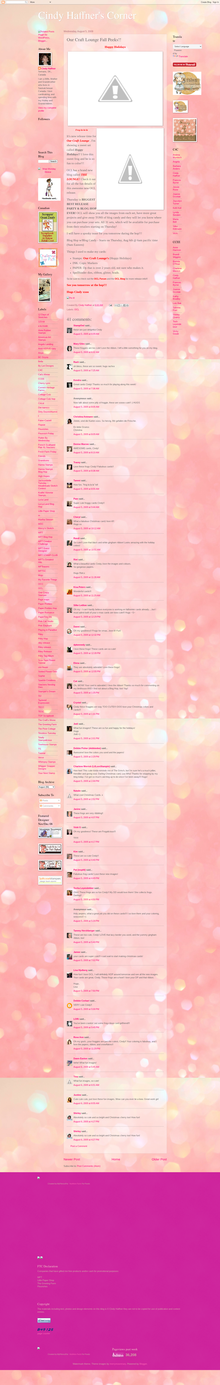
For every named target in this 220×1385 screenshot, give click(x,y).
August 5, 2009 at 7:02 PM (86, 960)
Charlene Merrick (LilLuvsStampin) (91, 766)
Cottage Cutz (44, 394)
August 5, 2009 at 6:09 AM (86, 334)
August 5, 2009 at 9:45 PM (86, 1027)
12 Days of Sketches (43, 316)
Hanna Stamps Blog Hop (45, 470)
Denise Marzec (81, 444)
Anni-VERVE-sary (47, 348)
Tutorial (41, 753)
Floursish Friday (46, 433)
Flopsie (41, 425)
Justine (77, 1095)
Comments (47, 806)
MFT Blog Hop (45, 537)
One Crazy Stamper (43, 593)
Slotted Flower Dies (47, 671)
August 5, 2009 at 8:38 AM (86, 471)
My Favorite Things (47, 579)
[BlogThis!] (118, 305)
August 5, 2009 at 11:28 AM (86, 577)
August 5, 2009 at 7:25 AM (86, 370)
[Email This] (115, 305)
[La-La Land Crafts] (187, 94)
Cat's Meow (44, 374)
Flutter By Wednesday (44, 439)
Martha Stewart (45, 519)
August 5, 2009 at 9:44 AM (86, 507)
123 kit (41, 321)
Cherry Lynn (44, 383)
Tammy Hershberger (84, 930)
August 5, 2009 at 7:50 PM (86, 991)
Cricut (41, 403)
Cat (75, 681)
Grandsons (43, 460)
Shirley (77, 1113)
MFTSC (42, 571)
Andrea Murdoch (177, 156)
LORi (76, 1019)
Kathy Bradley (176, 297)
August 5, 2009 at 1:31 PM (86, 714)
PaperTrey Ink (45, 617)
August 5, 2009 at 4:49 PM (86, 878)
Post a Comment (78, 1146)
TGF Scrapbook (46, 716)
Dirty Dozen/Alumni (47, 412)
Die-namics (43, 407)
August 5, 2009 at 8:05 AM (86, 407)
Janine (76, 809)
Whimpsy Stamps (47, 762)
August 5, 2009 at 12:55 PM (86, 671)
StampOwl (78, 325)
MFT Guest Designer (43, 549)
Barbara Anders (177, 167)
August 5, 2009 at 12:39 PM (86, 653)
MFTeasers (43, 566)
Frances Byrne (177, 181)
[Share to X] (121, 305)
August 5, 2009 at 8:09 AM (86, 434)
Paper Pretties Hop (47, 608)
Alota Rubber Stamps (44, 331)
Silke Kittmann (177, 227)
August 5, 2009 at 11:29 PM (86, 1048)
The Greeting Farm (47, 724)
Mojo (40, 575)
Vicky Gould (176, 332)
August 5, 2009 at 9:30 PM (86, 1009)
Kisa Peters (79, 587)
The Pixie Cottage (47, 729)
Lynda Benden (176, 213)
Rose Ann (78, 1037)
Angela (176, 162)
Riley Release (45, 651)
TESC (41, 711)
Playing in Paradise (47, 630)
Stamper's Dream (47, 691)
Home (116, 1159)
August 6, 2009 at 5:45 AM (86, 1067)
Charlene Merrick (177, 269)
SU (39, 696)
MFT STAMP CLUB (48, 555)
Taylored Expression (43, 701)
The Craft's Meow (47, 720)
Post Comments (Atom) (88, 1166)
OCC (40, 584)
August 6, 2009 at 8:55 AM (86, 1103)
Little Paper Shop (46, 511)
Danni (76, 626)
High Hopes (44, 476)
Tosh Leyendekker (177, 324)
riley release (44, 643)
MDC (40, 524)
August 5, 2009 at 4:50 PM (86, 899)
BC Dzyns (43, 357)
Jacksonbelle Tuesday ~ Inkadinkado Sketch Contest (47, 484)
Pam (75, 499)
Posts (45, 800)
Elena (76, 663)
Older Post (159, 1159)
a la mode (43, 326)
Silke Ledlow (80, 605)
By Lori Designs (46, 366)
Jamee (76, 952)
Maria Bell (175, 220)
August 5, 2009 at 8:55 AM (86, 489)
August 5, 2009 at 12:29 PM (86, 617)
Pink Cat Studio (45, 621)
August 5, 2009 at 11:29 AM (86, 595)
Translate (183, 56)
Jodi (75, 724)
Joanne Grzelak (177, 195)
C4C (40, 370)
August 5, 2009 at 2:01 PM (86, 738)
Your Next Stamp (46, 773)
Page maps (43, 599)
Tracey (76, 462)
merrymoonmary (118, 1364)
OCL (76, 309)
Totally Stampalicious (45, 738)
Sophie (41, 676)
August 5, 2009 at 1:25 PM (86, 693)
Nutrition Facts (75, 1184)
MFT (40, 532)
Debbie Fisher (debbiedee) (87, 748)
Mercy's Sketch (46, 528)
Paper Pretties (45, 604)
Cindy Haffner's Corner (87, 15)
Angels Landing (45, 344)
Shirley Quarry (176, 316)
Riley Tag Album (46, 656)
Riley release (44, 647)
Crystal (77, 702)
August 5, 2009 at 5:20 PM (86, 921)
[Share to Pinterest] (127, 305)
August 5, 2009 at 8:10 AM (86, 452)
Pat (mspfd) (79, 870)
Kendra (77, 380)
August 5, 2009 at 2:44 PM (86, 781)
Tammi (76, 480)
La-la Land (43, 500)
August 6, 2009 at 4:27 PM (86, 1121)
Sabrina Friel (176, 308)
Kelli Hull (177, 208)
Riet (75, 559)
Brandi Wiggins (177, 255)
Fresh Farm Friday (47, 452)
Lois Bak (177, 303)
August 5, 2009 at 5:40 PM (86, 942)
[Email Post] (110, 305)
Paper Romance (46, 612)
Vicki (175, 233)
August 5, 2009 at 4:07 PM (86, 817)
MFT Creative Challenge (45, 542)
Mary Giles (79, 344)
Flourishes (43, 429)
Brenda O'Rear (176, 262)
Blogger (143, 1364)
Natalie (77, 791)
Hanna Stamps (45, 465)
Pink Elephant (45, 625)
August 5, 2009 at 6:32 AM (86, 352)
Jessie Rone (176, 188)
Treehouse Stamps (47, 744)
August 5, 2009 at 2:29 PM (86, 756)
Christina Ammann (83, 417)
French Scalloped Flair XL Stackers (46, 446)
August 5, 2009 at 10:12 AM (86, 528)
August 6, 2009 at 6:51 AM (86, 1085)
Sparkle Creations (47, 680)
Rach (76, 362)
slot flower (43, 667)
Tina (75, 1076)
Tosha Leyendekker (83, 888)
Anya (40, 353)
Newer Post (72, 1159)
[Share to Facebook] (124, 305)
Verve (41, 757)
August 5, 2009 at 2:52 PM (86, 799)
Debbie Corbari (81, 1001)
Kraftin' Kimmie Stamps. (45, 494)
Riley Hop (43, 638)
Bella (40, 361)
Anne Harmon (177, 248)
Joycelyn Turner (177, 202)
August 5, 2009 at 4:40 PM (86, 860)
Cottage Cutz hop (46, 399)
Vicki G (77, 827)
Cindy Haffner (85, 305)
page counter (43, 1333)
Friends (41, 456)
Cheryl (76, 517)
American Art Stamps (44, 338)
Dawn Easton (80, 1058)
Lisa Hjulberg (80, 970)
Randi (76, 538)
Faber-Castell (44, 420)
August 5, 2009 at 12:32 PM (86, 635)
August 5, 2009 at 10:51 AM (86, 550)
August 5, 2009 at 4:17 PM (86, 842)
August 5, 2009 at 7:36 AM (86, 388)
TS (39, 749)
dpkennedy (79, 645)
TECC (41, 707)
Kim (75, 851)
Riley (40, 634)
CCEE (41, 379)
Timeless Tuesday (47, 733)
